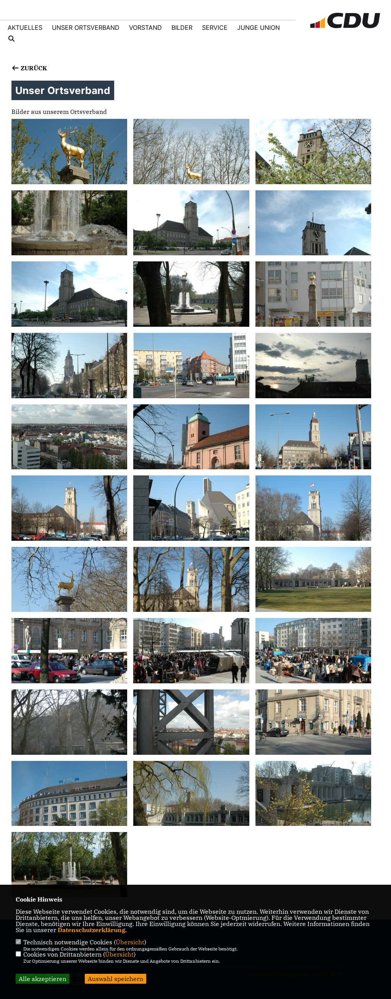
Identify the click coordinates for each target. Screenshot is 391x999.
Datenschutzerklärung (91, 930)
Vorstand (145, 27)
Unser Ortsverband (86, 27)
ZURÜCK (33, 68)
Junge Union (258, 27)
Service (215, 27)
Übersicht (130, 942)
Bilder (181, 27)
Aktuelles (25, 27)
